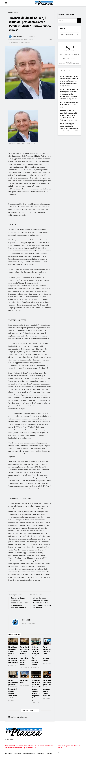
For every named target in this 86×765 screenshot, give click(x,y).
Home (10, 12)
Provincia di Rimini (21, 40)
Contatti (49, 753)
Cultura (16, 12)
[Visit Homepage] (44, 3)
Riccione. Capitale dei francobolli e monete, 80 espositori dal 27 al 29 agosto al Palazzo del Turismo (35, 656)
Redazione (18, 36)
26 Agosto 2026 (13, 665)
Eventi (24, 643)
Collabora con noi (29, 753)
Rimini (31, 40)
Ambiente (13, 643)
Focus (47, 643)
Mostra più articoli (30, 710)
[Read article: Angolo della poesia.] (24, 674)
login (14, 717)
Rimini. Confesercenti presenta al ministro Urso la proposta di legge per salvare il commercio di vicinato (13, 689)
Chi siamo (8, 753)
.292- (11, 739)
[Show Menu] (6, 3)
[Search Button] (79, 20)
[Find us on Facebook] (58, 753)
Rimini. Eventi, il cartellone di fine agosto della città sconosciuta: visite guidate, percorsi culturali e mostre (24, 656)
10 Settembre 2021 (30, 36)
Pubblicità (40, 753)
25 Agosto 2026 (13, 700)
